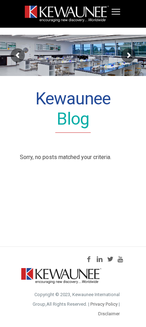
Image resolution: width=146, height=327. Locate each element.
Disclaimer (109, 313)
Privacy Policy (104, 304)
